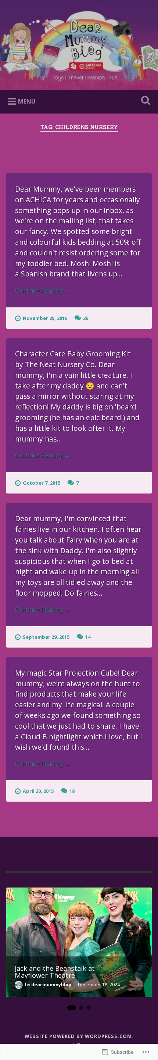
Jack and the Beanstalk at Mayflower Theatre (55, 971)
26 (85, 318)
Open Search (144, 101)
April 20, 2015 (38, 791)
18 (72, 791)
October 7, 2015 (41, 483)
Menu (27, 101)
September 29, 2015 (46, 637)
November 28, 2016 (45, 318)
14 (87, 637)
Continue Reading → (42, 290)
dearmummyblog (51, 984)
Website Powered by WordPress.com (78, 1036)
